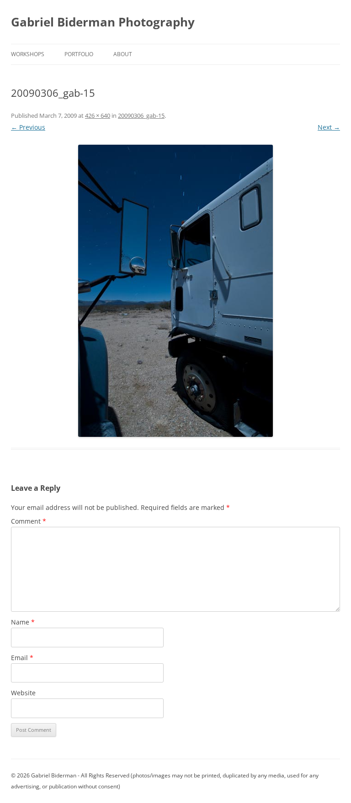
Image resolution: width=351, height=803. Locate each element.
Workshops (27, 54)
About (122, 54)
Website (23, 692)
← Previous (28, 127)
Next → (329, 127)
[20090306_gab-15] (175, 291)
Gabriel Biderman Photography (103, 22)
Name (23, 622)
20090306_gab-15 (141, 115)
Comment (28, 521)
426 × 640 (97, 115)
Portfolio (78, 54)
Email (22, 657)
